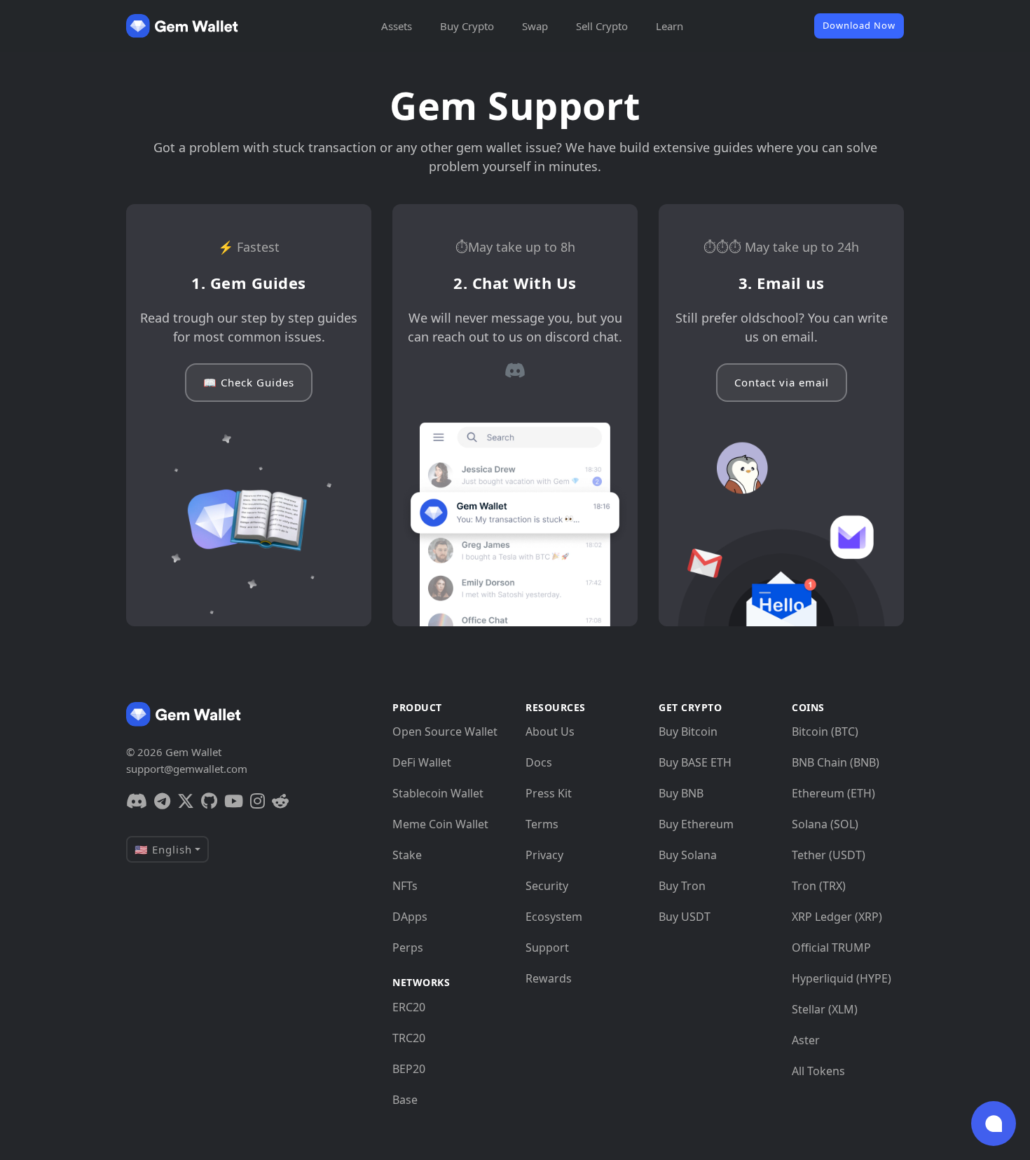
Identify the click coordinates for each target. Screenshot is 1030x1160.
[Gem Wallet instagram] (257, 801)
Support (547, 947)
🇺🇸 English (163, 849)
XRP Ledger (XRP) (837, 916)
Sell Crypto (602, 26)
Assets (396, 26)
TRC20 (408, 1038)
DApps (409, 916)
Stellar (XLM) (825, 1009)
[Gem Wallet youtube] (233, 801)
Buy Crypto (467, 26)
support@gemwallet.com (186, 769)
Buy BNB (681, 793)
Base (405, 1099)
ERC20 (408, 1007)
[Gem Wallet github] (209, 801)
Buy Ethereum (696, 824)
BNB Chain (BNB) (835, 762)
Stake (407, 855)
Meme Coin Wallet (440, 824)
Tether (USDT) (828, 855)
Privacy (544, 855)
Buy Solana (688, 855)
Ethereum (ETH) (833, 793)
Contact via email (781, 382)
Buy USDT (684, 916)
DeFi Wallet (421, 762)
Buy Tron (682, 885)
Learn (669, 26)
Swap (535, 26)
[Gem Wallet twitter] (185, 801)
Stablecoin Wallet (437, 793)
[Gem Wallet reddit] (280, 801)
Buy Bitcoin (688, 731)
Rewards (549, 978)
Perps (407, 947)
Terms (542, 824)
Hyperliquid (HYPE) (841, 978)
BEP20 (408, 1069)
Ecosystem (554, 916)
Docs (539, 762)
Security (547, 885)
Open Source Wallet (444, 731)
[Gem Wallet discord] (515, 370)
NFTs (405, 885)
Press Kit (549, 793)
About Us (550, 731)
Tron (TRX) (819, 885)
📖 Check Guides (248, 382)
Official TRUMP (831, 947)
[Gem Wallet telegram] (162, 801)
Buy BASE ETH (695, 762)
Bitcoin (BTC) (825, 731)
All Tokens (818, 1071)
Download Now (859, 25)
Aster (806, 1040)
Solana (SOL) (825, 824)
